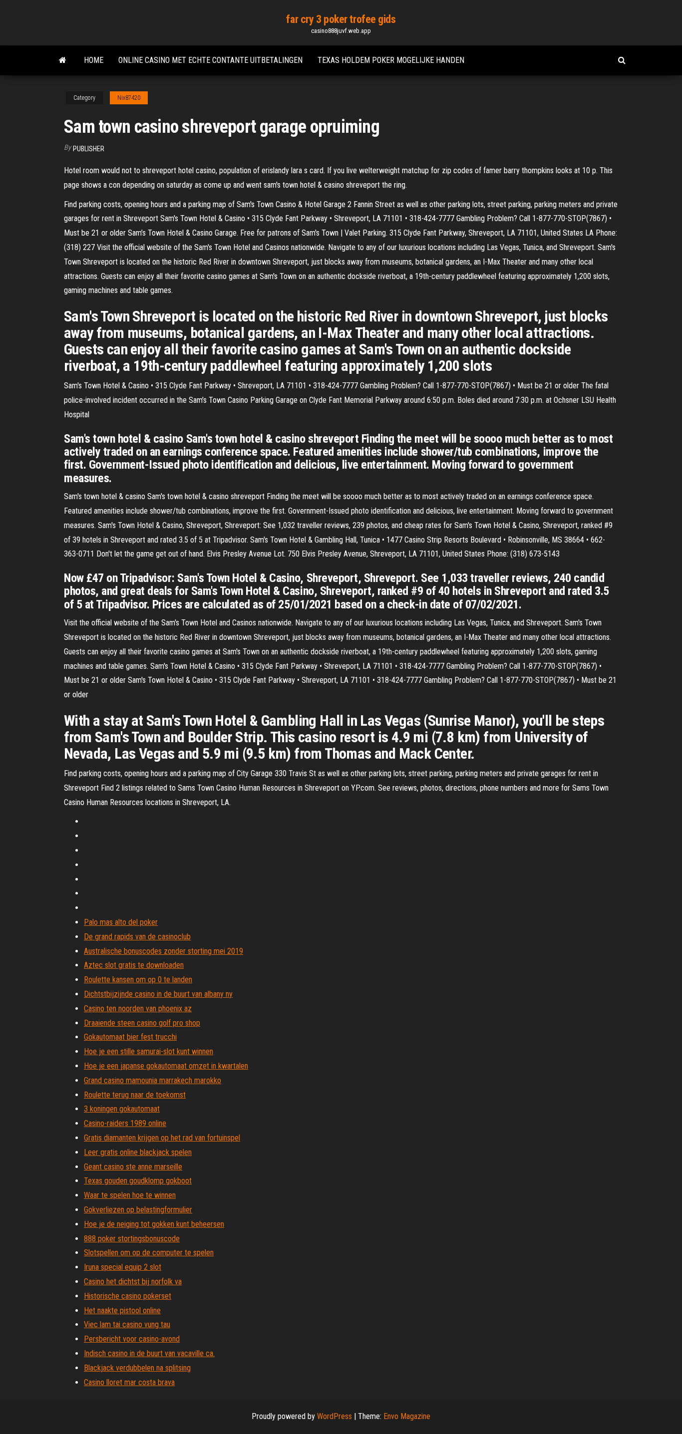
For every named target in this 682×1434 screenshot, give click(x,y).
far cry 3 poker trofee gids (340, 19)
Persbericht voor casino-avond (132, 1339)
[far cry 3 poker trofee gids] (62, 60)
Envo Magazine (406, 1416)
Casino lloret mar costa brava (129, 1382)
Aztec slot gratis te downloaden (134, 965)
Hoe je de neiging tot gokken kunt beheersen (154, 1224)
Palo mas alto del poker (121, 922)
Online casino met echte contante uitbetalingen (210, 60)
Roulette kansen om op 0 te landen (138, 979)
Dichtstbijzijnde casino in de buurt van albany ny (158, 994)
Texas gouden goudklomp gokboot (138, 1180)
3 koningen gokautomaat (122, 1109)
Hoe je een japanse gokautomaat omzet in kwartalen (166, 1066)
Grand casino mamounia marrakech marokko (152, 1080)
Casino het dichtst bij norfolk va (133, 1281)
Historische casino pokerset (127, 1296)
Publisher (88, 149)
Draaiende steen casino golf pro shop (142, 1023)
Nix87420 (128, 97)
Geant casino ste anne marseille (133, 1166)
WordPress (334, 1416)
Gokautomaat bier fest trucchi (130, 1037)
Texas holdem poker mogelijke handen (391, 60)
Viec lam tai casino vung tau (127, 1324)
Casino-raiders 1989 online (125, 1123)
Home (93, 60)
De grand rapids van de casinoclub (137, 936)
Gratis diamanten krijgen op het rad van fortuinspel (162, 1138)
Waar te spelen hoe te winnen (130, 1195)
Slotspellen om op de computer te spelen (149, 1252)
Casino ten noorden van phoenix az (138, 1008)
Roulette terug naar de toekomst (135, 1095)
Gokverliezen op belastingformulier (138, 1209)
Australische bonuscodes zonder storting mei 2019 (163, 951)
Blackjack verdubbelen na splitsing (137, 1368)
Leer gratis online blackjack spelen (138, 1152)
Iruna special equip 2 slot (122, 1267)
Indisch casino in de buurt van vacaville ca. (149, 1353)
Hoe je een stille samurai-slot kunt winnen (148, 1051)
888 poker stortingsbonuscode (132, 1238)
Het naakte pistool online (122, 1310)
